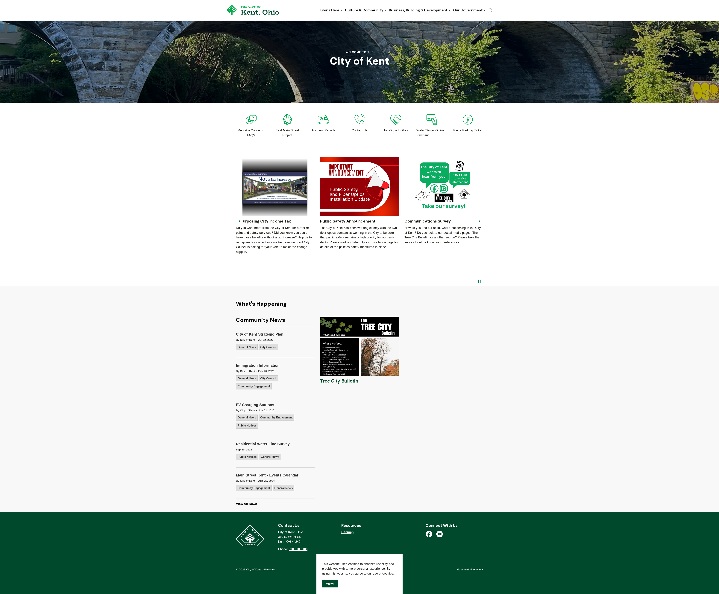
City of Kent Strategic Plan (259, 334)
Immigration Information (258, 365)
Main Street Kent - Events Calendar (267, 475)
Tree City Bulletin (339, 381)
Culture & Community (364, 10)
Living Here (329, 10)
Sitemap (347, 532)
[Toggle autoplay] (479, 282)
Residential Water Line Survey (263, 444)
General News (247, 347)
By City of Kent (245, 339)
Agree (330, 583)
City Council (268, 347)
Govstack (476, 569)
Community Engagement (254, 386)
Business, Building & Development (418, 10)
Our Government (468, 10)
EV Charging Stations (255, 405)
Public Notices (247, 425)
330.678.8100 (298, 549)
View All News (246, 504)
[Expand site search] (490, 10)
